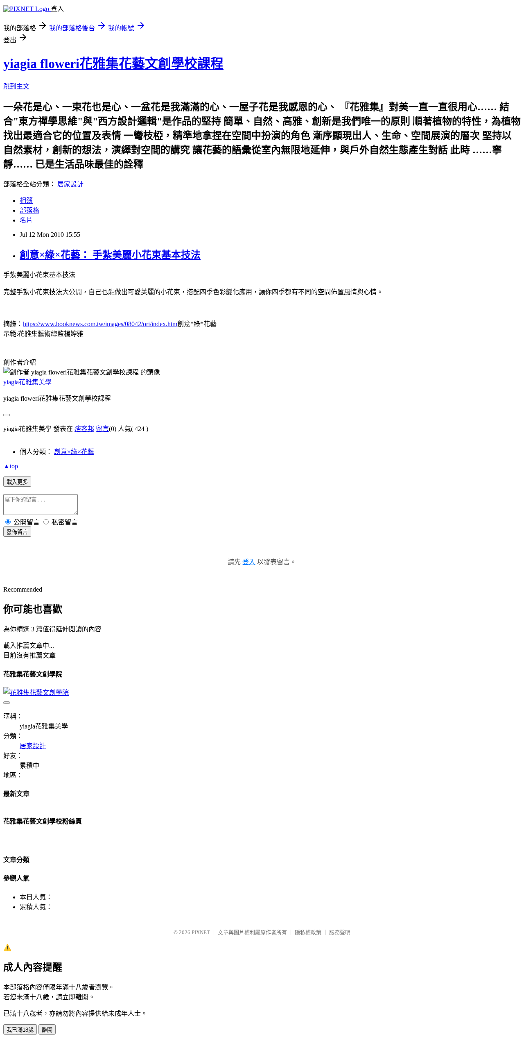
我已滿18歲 (20, 1030)
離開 (47, 1030)
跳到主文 (16, 86)
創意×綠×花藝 (74, 451)
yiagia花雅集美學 (27, 382)
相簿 (26, 200)
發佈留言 (17, 532)
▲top (10, 466)
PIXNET (201, 932)
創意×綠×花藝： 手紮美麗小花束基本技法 (110, 255)
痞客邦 (84, 428)
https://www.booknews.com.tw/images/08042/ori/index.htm (100, 323)
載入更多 (17, 482)
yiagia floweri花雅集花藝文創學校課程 (113, 63)
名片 (26, 220)
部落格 (29, 210)
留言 (102, 428)
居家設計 (70, 184)
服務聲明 (339, 932)
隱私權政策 (308, 932)
